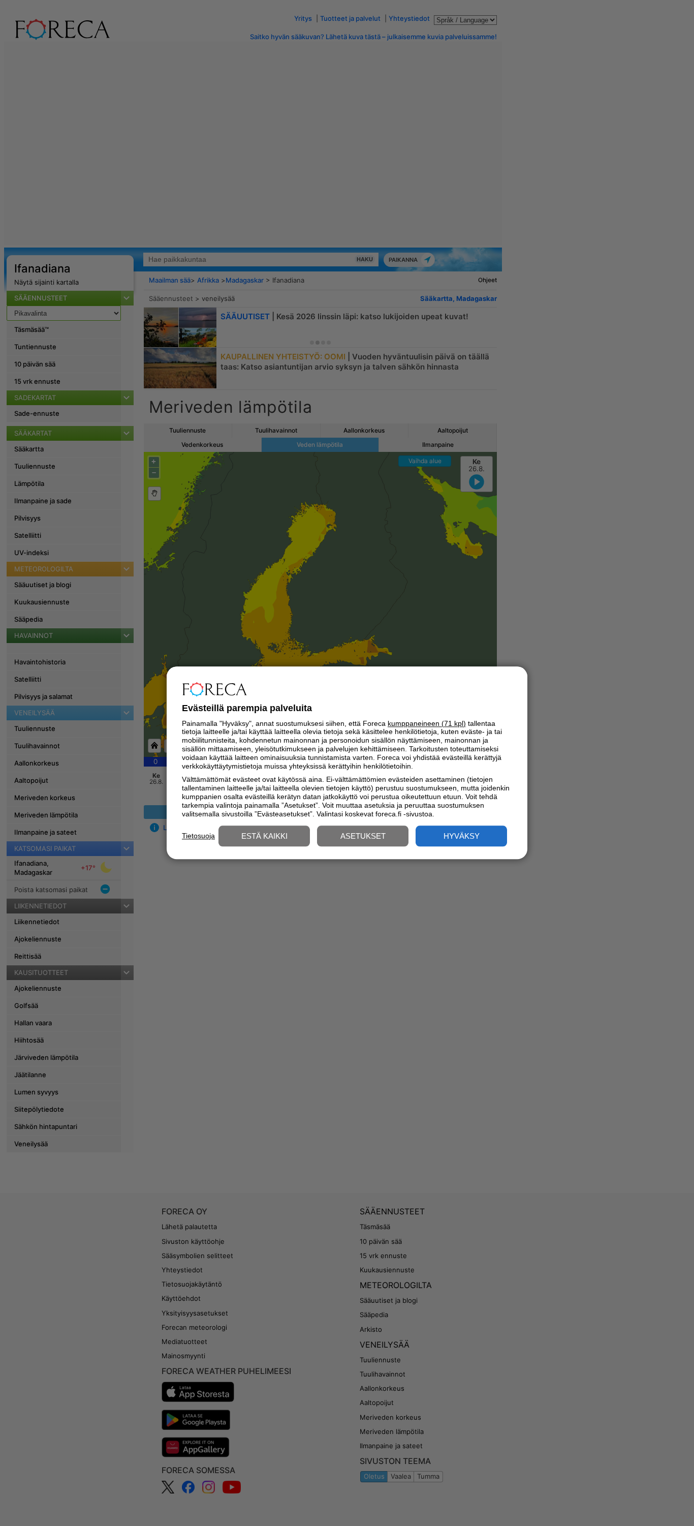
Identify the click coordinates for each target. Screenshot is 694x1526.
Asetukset (363, 836)
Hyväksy (462, 836)
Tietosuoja (198, 836)
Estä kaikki (264, 836)
